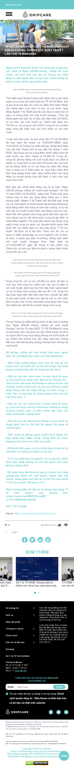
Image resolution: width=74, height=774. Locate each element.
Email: (11, 687)
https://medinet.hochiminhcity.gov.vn (35, 513)
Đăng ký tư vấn (13, 5)
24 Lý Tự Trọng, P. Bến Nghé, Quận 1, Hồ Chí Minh (17, 668)
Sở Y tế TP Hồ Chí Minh (18, 656)
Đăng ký (59, 687)
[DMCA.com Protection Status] (37, 763)
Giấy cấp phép (13, 622)
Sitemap (10, 649)
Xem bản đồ (20, 670)
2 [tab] (39, 594)
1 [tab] (35, 594)
